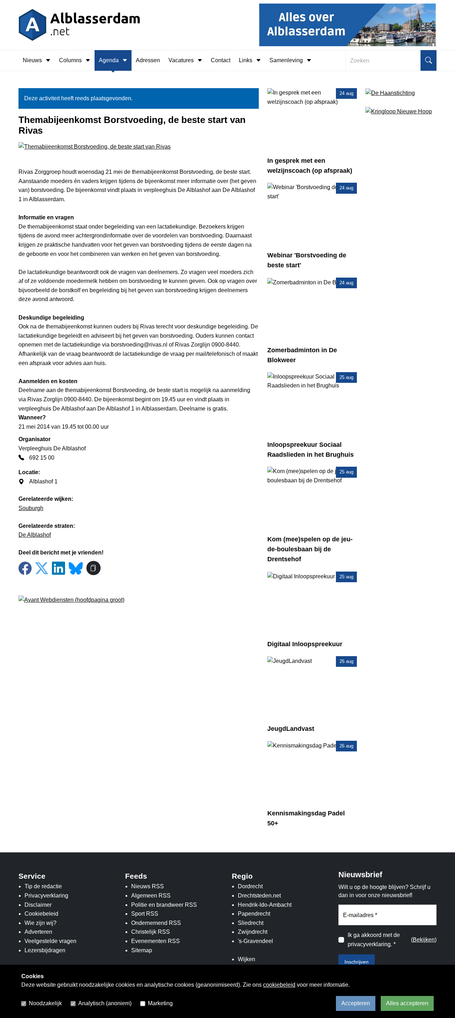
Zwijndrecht (252, 932)
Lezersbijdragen (45, 950)
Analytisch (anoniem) (105, 1003)
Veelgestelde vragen (50, 941)
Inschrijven (356, 962)
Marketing (160, 1003)
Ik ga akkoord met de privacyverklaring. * (374, 939)
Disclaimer (38, 905)
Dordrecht (250, 886)
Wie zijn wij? (41, 923)
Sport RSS (144, 914)
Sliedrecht (250, 923)
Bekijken (424, 940)
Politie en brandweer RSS (164, 905)
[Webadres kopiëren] (93, 568)
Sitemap (141, 950)
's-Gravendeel (255, 941)
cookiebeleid (279, 985)
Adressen (148, 60)
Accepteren (355, 1003)
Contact (220, 60)
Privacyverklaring (46, 896)
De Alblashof (34, 535)
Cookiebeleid (41, 914)
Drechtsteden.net (259, 896)
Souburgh (30, 508)
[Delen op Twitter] (41, 568)
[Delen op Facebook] (25, 568)
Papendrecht (254, 914)
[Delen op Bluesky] (76, 567)
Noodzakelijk (45, 1003)
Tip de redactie (43, 886)
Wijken (246, 959)
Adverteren (38, 932)
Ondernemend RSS (156, 923)
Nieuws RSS (147, 886)
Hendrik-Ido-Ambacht (264, 905)
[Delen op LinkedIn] (58, 568)
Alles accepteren (407, 1003)
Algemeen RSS (151, 896)
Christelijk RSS (150, 932)
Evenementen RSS (155, 941)
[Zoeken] (429, 60)
